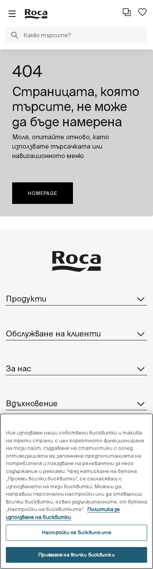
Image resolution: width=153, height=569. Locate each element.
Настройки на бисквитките (76, 532)
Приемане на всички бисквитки (76, 554)
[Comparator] (126, 12)
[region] (76, 491)
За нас (18, 368)
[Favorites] (142, 12)
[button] (14, 36)
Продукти (26, 298)
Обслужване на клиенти (53, 333)
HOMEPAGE (42, 193)
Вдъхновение (32, 403)
